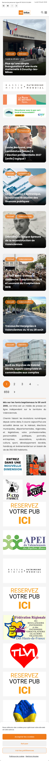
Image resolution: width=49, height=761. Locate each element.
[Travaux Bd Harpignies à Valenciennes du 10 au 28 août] (24, 315)
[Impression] (24, 542)
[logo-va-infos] (24, 12)
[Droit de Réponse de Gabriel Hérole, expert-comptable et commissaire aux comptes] (24, 357)
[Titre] (3, 5)
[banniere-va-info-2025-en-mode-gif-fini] (24, 113)
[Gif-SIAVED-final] (36, 465)
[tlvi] (24, 655)
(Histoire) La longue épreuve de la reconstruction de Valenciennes (23, 240)
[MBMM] (24, 87)
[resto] (36, 489)
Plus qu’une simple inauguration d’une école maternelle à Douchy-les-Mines (21, 68)
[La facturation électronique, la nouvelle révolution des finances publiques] (24, 186)
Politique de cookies (16, 756)
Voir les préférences (24, 750)
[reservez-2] (24, 599)
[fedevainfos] (24, 627)
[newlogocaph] (24, 100)
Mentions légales (32, 756)
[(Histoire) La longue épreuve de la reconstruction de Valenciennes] (24, 229)
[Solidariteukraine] (24, 712)
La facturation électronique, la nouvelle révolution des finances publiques (23, 197)
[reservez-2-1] (24, 514)
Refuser (24, 743)
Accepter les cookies (24, 736)
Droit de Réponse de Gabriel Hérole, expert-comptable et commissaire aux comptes (23, 368)
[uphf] (13, 465)
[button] (42, 12)
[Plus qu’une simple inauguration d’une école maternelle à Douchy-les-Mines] (24, 47)
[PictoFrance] (13, 489)
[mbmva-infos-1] (24, 570)
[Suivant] (14, 391)
